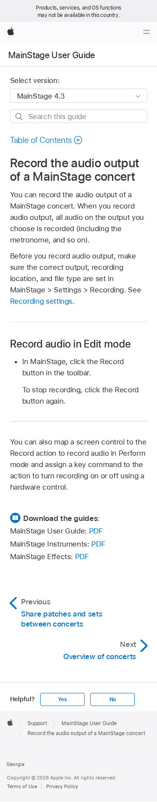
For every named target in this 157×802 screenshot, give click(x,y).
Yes (62, 699)
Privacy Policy (62, 786)
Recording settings (41, 301)
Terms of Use (22, 786)
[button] (46, 140)
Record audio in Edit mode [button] (70, 344)
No (112, 699)
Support (37, 723)
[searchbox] (78, 116)
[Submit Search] (19, 116)
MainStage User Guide (52, 55)
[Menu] (146, 32)
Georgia (15, 764)
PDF (96, 531)
